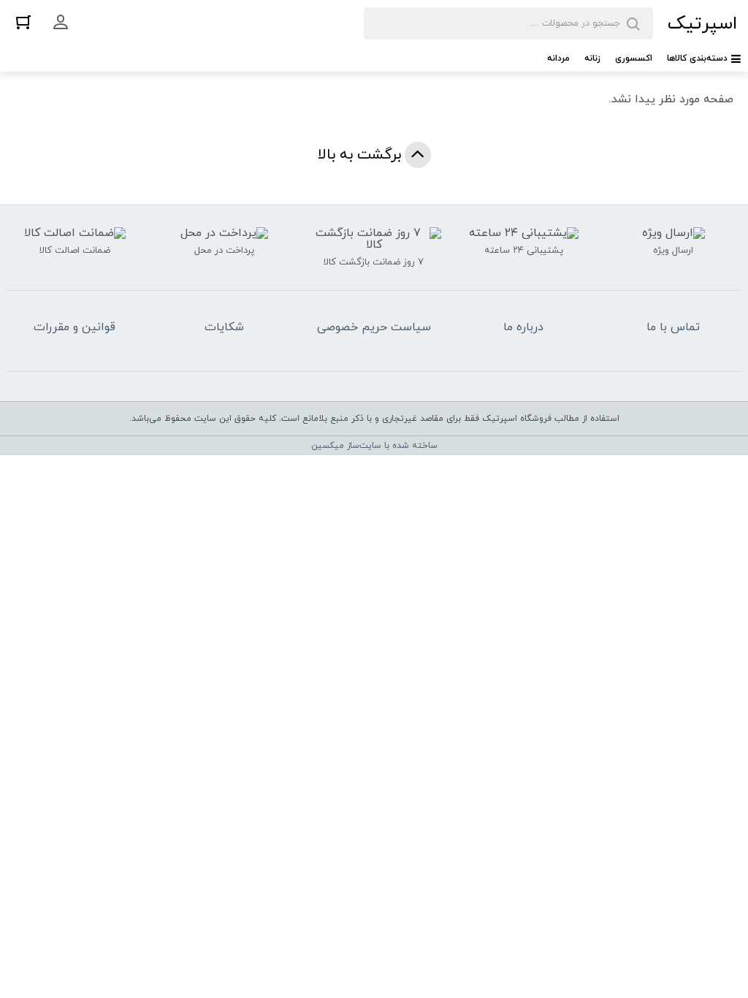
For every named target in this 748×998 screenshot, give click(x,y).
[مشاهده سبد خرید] (23, 21)
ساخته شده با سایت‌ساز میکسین (374, 446)
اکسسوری (633, 58)
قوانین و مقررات (74, 327)
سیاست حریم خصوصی (374, 327)
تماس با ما (673, 327)
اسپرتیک (702, 24)
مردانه (558, 58)
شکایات (224, 327)
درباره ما (523, 327)
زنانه (592, 58)
